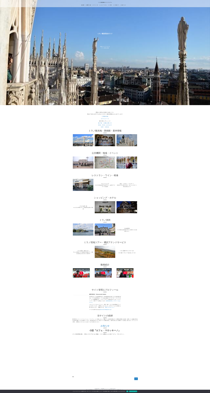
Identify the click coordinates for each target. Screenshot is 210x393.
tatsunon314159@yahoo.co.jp (105, 309)
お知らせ (105, 326)
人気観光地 (105, 116)
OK (127, 391)
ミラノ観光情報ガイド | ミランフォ (105, 2)
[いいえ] (208, 391)
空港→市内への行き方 (105, 125)
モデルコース (105, 118)
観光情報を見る (105, 63)
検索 (73, 376)
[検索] (136, 378)
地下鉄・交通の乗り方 (105, 123)
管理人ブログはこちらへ (110, 307)
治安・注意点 (105, 127)
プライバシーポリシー (133, 391)
